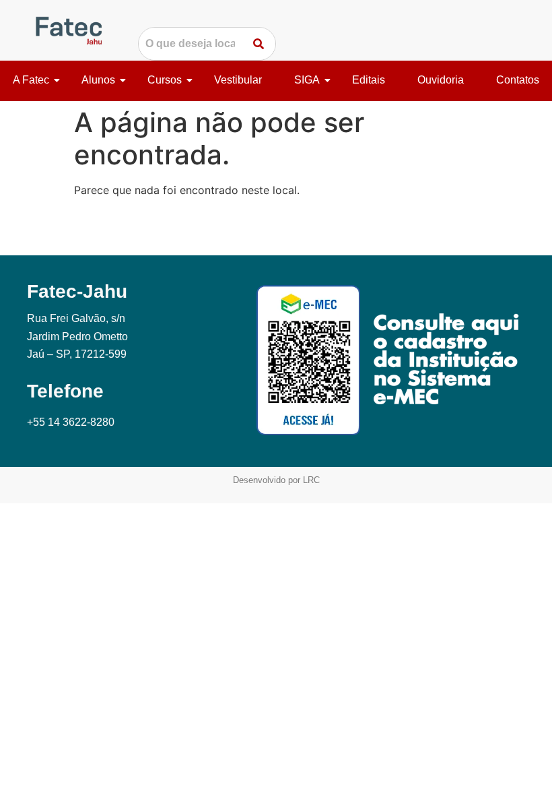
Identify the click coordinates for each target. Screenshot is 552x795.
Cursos (164, 80)
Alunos (98, 80)
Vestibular (238, 80)
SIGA (307, 80)
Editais (368, 80)
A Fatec (31, 80)
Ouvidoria (440, 80)
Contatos (517, 80)
